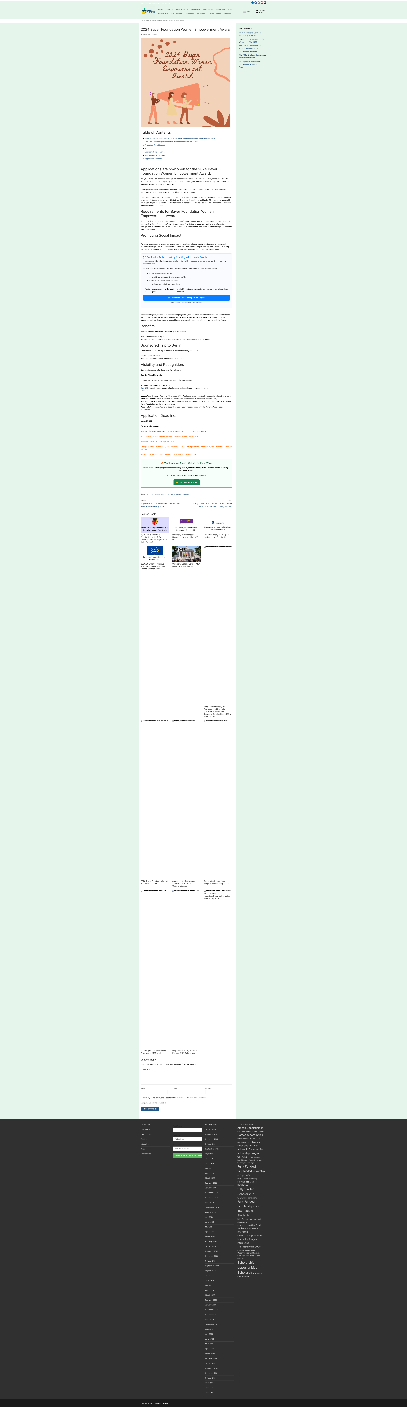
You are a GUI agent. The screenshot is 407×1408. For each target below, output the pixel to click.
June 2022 (209, 1339)
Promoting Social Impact (155, 145)
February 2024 (211, 1241)
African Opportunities (250, 1127)
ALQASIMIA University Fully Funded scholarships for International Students (250, 48)
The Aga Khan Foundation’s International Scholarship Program (250, 64)
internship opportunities (250, 1235)
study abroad (243, 1276)
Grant (249, 1228)
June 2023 (209, 1280)
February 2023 (211, 1300)
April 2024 (209, 1232)
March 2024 (210, 1237)
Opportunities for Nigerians (248, 1253)
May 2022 (209, 1344)
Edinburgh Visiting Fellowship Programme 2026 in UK (153, 1051)
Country (176, 1135)
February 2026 (211, 1124)
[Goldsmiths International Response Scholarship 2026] (218, 799)
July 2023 (209, 1275)
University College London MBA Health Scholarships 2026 (186, 565)
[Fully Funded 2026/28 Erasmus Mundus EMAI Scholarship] (186, 969)
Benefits (148, 148)
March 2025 (210, 1178)
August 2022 (210, 1329)
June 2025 (209, 1163)
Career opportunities (250, 1134)
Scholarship (241, 1259)
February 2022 (211, 1358)
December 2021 (211, 1368)
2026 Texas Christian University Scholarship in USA (155, 882)
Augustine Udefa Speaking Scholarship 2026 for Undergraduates (184, 883)
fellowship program (249, 1153)
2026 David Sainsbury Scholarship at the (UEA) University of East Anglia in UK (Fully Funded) (154, 538)
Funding (259, 1225)
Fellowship (255, 1142)
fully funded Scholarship (246, 1191)
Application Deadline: (153, 159)
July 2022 (209, 1334)
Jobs (143, 1149)
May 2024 (209, 1227)
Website (208, 1088)
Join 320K (145, 388)
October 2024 (211, 1202)
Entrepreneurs (243, 1142)
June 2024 (209, 1222)
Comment (145, 1069)
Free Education (242, 1160)
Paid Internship (243, 1256)
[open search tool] (239, 12)
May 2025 (209, 1168)
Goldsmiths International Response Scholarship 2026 (216, 882)
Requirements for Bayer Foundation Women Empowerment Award (171, 142)
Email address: (179, 1145)
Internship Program (247, 1239)
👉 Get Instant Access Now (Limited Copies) (186, 298)
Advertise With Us (260, 12)
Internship (242, 1231)
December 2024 (211, 1193)
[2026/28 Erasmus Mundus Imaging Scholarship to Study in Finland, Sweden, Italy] (155, 554)
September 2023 (212, 1266)
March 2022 (210, 1353)
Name (143, 1088)
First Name (177, 1126)
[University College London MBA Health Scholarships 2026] (186, 554)
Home (143, 21)
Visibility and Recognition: (155, 155)
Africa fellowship (249, 1124)
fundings (241, 1228)
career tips (255, 1138)
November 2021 (211, 1373)
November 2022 (211, 1315)
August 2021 (210, 1383)
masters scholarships (246, 1250)
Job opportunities (245, 1247)
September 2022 (212, 1324)
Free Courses (146, 1134)
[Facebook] (255, 2)
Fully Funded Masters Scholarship (247, 1183)
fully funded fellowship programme (175, 494)
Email (176, 1088)
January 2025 (210, 1188)
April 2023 (209, 1290)
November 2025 (211, 1139)
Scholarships (146, 1154)
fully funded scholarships (247, 1198)
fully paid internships (246, 1225)
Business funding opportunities (250, 1131)
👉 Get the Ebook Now (186, 482)
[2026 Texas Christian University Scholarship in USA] (155, 799)
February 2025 (211, 1183)
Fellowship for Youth (247, 1145)
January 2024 (210, 1246)
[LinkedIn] (252, 2)
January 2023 (210, 1305)
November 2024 (211, 1197)
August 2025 (210, 1154)
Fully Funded (155, 494)
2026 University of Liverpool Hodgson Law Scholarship (216, 536)
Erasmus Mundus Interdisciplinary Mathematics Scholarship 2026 (217, 896)
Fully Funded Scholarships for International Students (248, 1208)
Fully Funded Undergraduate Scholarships (249, 1220)
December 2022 (211, 1310)
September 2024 (212, 1207)
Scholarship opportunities (247, 1265)
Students (259, 1273)
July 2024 (209, 1217)
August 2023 (210, 1271)
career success (243, 1139)
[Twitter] (259, 2)
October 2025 (211, 1144)
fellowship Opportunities (250, 1149)
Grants (255, 1228)
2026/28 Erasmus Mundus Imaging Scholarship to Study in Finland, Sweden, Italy (155, 566)
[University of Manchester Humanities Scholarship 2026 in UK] (186, 525)
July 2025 (209, 1159)
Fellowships (145, 1129)
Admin (144, 34)
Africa (239, 1124)
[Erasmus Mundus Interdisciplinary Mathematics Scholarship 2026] (218, 891)
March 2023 (210, 1295)
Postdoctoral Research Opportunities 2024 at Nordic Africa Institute (168, 454)
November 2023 (211, 1256)
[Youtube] (262, 2)
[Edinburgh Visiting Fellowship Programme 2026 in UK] (155, 969)
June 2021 (209, 1392)
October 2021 (210, 1378)
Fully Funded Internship (247, 1179)
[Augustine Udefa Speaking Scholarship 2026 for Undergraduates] (186, 799)
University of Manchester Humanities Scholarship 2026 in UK (186, 537)
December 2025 (211, 1134)
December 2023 (211, 1251)
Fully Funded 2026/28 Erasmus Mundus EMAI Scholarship (185, 1051)
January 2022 (210, 1363)
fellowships (243, 1157)
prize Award (255, 1256)
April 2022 (209, 1349)
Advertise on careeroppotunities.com (155, 3)
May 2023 (209, 1285)
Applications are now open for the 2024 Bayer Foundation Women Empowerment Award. (180, 138)
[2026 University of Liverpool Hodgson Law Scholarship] (218, 525)
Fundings (153, 34)
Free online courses (255, 1160)
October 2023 (211, 1261)
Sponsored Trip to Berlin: (155, 152)
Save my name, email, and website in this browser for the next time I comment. (175, 1098)
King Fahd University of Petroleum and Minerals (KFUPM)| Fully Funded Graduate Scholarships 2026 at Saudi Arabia (217, 711)
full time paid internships (245, 1163)
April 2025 (209, 1173)
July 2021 (209, 1388)
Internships (145, 1144)
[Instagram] (265, 2)
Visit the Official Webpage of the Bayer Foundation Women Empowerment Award (173, 431)
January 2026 (210, 1129)
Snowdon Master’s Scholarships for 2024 (157, 441)
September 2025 (212, 1149)
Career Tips (145, 1124)
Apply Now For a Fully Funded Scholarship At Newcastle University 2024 (170, 436)
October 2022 (211, 1319)
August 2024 (210, 1212)
